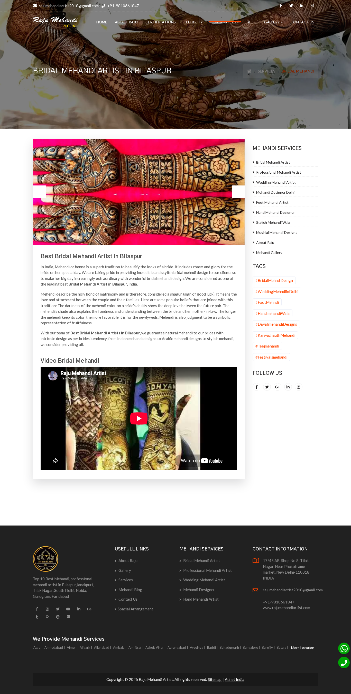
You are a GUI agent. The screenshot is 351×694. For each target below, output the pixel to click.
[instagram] (312, 6)
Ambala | (120, 647)
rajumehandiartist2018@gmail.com (68, 5)
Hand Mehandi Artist (200, 599)
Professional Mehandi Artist (278, 172)
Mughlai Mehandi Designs (276, 232)
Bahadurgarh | (231, 647)
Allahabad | (103, 647)
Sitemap (215, 679)
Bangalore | (252, 647)
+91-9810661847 (123, 5)
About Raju (264, 242)
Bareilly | (269, 647)
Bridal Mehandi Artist (272, 162)
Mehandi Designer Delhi (274, 192)
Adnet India (234, 679)
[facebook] (280, 6)
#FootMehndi (267, 302)
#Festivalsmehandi (271, 357)
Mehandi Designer (198, 589)
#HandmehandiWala (272, 313)
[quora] (47, 617)
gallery (124, 570)
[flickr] (68, 617)
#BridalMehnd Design (274, 280)
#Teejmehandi (267, 346)
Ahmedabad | (55, 647)
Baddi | (213, 647)
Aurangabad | (178, 647)
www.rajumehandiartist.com (286, 607)
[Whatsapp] (344, 648)
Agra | (38, 647)
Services (266, 71)
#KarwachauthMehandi (275, 335)
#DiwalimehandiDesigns (276, 324)
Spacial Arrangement (135, 609)
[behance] (89, 609)
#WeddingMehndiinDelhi (276, 291)
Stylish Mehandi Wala (272, 222)
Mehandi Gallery (268, 252)
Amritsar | (136, 647)
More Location (302, 647)
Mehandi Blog (130, 589)
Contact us (127, 599)
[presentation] (39, 191)
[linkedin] (302, 6)
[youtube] (68, 609)
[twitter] (291, 6)
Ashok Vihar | (156, 647)
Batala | (283, 647)
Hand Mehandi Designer (275, 212)
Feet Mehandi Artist (272, 202)
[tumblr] (37, 617)
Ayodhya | (198, 647)
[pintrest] (58, 617)
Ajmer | (73, 647)
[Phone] (344, 662)
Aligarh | (86, 647)
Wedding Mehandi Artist (275, 182)
